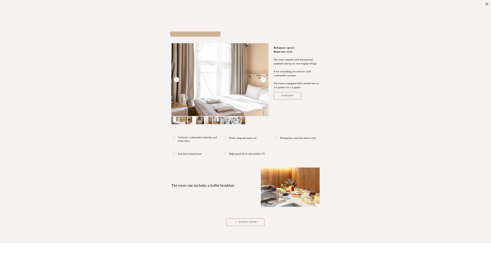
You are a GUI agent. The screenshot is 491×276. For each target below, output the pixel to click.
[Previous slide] (176, 79)
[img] (486, 4)
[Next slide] (263, 79)
